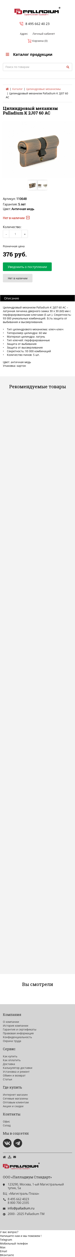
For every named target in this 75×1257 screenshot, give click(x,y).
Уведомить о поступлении (27, 267)
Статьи (7, 1079)
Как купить (10, 1056)
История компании (15, 1025)
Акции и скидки (13, 1106)
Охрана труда (12, 1041)
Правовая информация (18, 1033)
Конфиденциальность (17, 1037)
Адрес (24, 33)
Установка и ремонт (16, 1071)
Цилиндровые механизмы (43, 89)
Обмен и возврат (14, 1075)
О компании (11, 1022)
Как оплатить (12, 1060)
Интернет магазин (15, 1094)
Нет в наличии (18, 278)
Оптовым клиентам (16, 1102)
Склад (7, 1125)
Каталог (17, 89)
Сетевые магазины (15, 1098)
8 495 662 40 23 (37, 23)
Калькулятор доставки (17, 1068)
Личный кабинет (43, 33)
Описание (11, 298)
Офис (6, 1121)
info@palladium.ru (21, 1208)
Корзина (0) (40, 41)
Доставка (9, 1064)
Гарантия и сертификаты (19, 1029)
